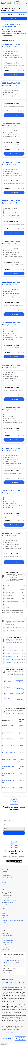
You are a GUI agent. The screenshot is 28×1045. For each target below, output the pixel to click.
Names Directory (5, 949)
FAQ (3, 918)
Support (4, 911)
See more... (5, 37)
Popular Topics (5, 924)
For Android (4, 902)
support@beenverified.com (12, 960)
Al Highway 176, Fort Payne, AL (13, 662)
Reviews (4, 882)
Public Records (5, 945)
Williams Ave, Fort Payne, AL (12, 653)
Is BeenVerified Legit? (7, 878)
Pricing (3, 880)
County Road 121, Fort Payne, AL (13, 659)
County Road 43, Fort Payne (9, 753)
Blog (3, 889)
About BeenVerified (6, 875)
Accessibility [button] (4, 1038)
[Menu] (26, 3)
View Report (14, 19)
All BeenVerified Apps (7, 895)
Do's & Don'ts (5, 915)
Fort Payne (4, 26)
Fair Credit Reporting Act (19, 1011)
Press (3, 887)
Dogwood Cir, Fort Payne (8, 787)
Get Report (19, 682)
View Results (14, 74)
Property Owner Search (7, 942)
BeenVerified (5, 24)
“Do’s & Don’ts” (10, 1022)
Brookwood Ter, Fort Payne (9, 746)
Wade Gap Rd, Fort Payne (9, 759)
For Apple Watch (6, 900)
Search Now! (14, 833)
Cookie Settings (4, 1044)
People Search (5, 933)
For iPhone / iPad (6, 898)
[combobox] (14, 14)
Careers (3, 884)
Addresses (11, 24)
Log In (17, 3)
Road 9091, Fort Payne (8, 725)
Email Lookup (5, 938)
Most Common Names (7, 927)
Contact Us (4, 913)
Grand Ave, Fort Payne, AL (12, 656)
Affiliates (4, 922)
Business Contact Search (7, 904)
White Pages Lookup (7, 947)
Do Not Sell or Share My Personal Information (12, 920)
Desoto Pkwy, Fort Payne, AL (12, 647)
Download (13, 898)
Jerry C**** (10, 694)
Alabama (17, 24)
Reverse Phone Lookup (7, 935)
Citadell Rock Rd (12, 26)
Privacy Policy (15, 1032)
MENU (23, 3)
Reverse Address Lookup (7, 940)
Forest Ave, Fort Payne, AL (12, 650)
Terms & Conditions (21, 1022)
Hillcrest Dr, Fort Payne (8, 739)
